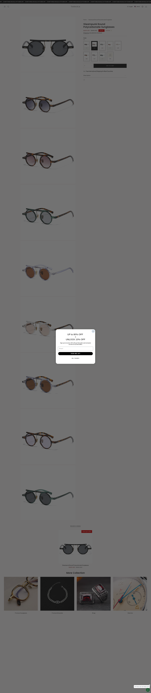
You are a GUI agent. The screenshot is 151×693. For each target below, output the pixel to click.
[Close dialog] (93, 331)
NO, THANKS (75, 358)
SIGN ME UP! (75, 353)
